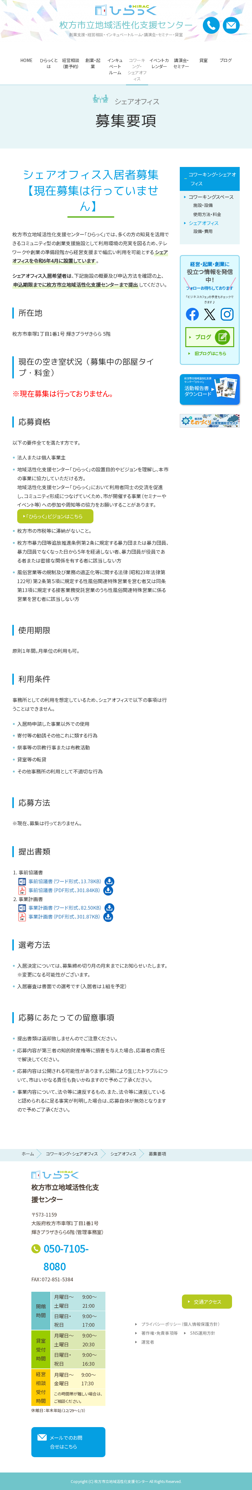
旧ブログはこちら (210, 353)
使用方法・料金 (207, 214)
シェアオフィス (204, 222)
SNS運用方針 (202, 1333)
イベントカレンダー (159, 63)
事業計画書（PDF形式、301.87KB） (64, 916)
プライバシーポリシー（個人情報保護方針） (180, 1324)
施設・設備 (203, 205)
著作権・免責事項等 (159, 1333)
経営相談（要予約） (70, 63)
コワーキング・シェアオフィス (137, 69)
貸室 (203, 60)
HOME (26, 60)
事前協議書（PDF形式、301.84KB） (64, 890)
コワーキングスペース (211, 196)
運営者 (147, 1342)
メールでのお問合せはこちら (66, 1442)
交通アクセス (207, 1301)
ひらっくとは (48, 63)
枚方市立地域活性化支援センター (126, 25)
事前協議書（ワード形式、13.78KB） (65, 881)
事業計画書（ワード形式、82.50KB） (65, 907)
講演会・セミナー (181, 63)
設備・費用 (203, 231)
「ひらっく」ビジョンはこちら (54, 516)
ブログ (226, 60)
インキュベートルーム (115, 66)
